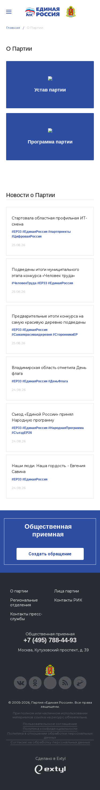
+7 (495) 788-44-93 (50, 640)
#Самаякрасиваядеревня (32, 334)
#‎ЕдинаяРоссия (34, 232)
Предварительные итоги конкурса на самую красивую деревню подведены (49, 319)
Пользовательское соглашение (50, 724)
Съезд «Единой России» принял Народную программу (42, 417)
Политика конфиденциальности (50, 729)
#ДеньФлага (58, 381)
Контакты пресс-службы (26, 616)
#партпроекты (59, 232)
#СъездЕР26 (22, 433)
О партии (19, 591)
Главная (13, 28)
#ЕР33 (17, 232)
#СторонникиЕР (65, 334)
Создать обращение (50, 553)
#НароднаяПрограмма (66, 428)
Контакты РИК (68, 600)
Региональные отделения (24, 602)
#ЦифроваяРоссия (27, 236)
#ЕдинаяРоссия (60, 283)
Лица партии (66, 591)
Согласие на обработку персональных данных (50, 742)
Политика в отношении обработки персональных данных (50, 735)
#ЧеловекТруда (24, 283)
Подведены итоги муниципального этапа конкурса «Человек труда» (45, 272)
